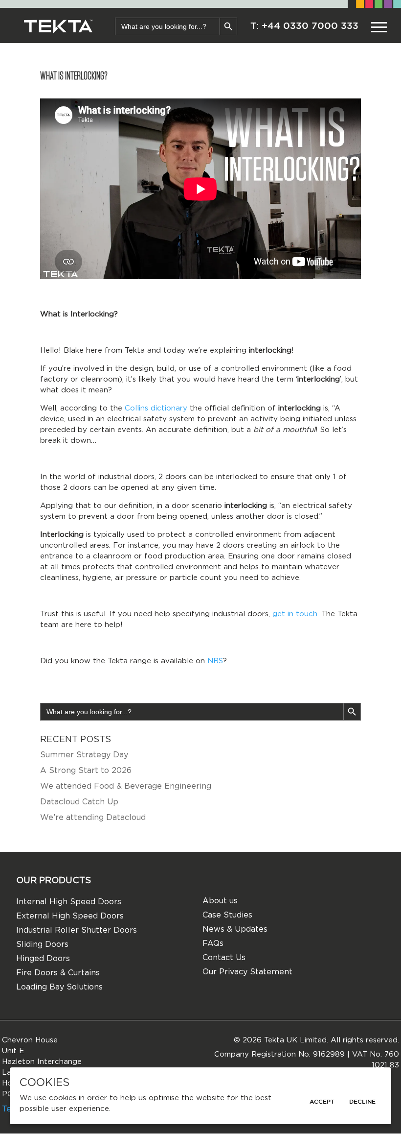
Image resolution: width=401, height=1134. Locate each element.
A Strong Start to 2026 (86, 770)
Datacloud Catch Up (79, 802)
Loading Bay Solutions (59, 987)
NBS (215, 661)
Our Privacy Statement (247, 972)
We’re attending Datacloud (93, 817)
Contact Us (223, 958)
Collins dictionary (156, 408)
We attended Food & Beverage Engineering (125, 786)
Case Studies (227, 915)
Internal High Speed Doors (68, 902)
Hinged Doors (43, 959)
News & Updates (234, 929)
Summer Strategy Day (84, 755)
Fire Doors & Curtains (58, 973)
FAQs (212, 943)
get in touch (294, 614)
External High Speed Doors (70, 916)
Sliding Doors (42, 944)
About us (220, 901)
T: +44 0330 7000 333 (304, 26)
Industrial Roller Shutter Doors (76, 930)
